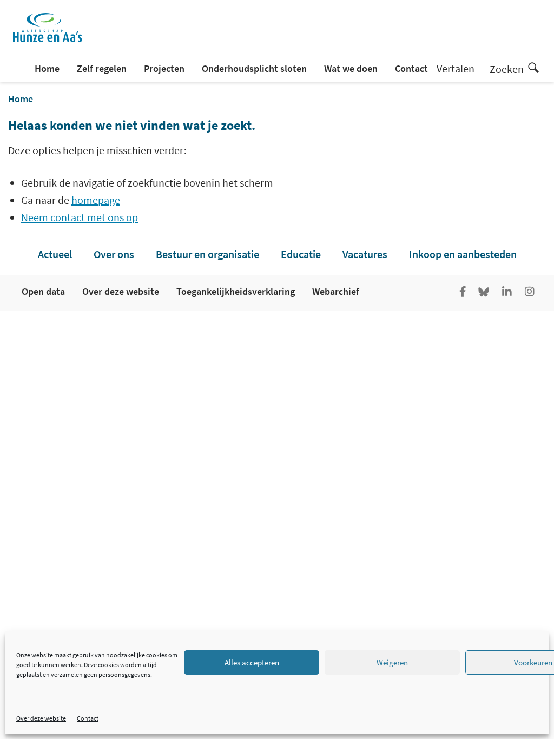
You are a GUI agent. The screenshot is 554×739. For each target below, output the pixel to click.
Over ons (114, 254)
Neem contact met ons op (79, 217)
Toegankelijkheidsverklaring (235, 291)
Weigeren (392, 662)
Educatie (301, 254)
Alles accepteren (252, 662)
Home (47, 68)
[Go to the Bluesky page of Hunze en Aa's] (485, 293)
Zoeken (507, 69)
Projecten (164, 68)
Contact (87, 718)
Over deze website (41, 718)
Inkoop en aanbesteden (463, 254)
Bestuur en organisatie (207, 254)
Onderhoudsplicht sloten (254, 68)
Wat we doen (351, 68)
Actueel (55, 254)
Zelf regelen (102, 68)
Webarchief (335, 291)
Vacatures (364, 254)
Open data (43, 291)
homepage (95, 200)
